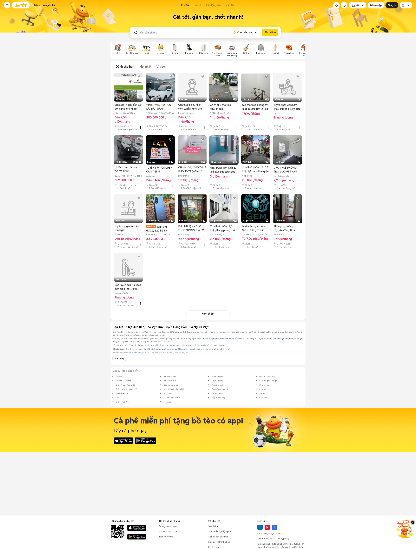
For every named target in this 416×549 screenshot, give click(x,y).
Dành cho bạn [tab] (125, 66)
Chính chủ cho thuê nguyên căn (221, 107)
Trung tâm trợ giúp (168, 526)
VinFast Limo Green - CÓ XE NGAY (126, 169)
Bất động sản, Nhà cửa (217, 338)
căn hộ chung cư (158, 349)
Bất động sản (213, 5)
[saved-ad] (336, 5)
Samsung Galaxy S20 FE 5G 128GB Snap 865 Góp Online (158, 228)
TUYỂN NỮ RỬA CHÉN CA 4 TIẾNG (159, 169)
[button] (7, 5)
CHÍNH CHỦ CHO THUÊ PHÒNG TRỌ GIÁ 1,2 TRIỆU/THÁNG (192, 169)
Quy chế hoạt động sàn (220, 531)
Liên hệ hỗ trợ (166, 536)
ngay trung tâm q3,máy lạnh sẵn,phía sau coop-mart (223, 170)
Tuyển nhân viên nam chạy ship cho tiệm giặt (287, 107)
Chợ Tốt (185, 5)
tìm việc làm (282, 338)
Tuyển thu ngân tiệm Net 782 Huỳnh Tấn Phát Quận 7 (253, 228)
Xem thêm (208, 313)
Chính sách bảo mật (218, 536)
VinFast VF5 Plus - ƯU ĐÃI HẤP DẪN (158, 107)
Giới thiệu (213, 526)
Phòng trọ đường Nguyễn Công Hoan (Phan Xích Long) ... (285, 228)
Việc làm (230, 5)
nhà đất (146, 349)
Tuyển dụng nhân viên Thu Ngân (127, 228)
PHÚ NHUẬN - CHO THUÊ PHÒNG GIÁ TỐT (192, 228)
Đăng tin (392, 5)
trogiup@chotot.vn (273, 533)
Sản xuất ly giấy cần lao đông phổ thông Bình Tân (128, 107)
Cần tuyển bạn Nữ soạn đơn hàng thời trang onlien (128, 287)
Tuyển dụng (214, 547)
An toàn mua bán (168, 531)
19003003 (269, 538)
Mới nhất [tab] (145, 66)
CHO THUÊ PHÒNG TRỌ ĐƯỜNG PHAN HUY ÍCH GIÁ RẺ (285, 170)
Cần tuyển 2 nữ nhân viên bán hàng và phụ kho (190, 107)
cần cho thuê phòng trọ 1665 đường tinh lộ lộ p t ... (256, 107)
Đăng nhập (376, 5)
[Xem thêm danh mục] (301, 50)
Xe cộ (198, 5)
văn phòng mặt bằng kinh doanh (180, 349)
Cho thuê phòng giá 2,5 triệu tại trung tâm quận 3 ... (255, 169)
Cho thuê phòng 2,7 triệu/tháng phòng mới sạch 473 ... (222, 228)
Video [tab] (160, 66)
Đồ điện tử (240, 338)
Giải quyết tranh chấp (219, 541)
